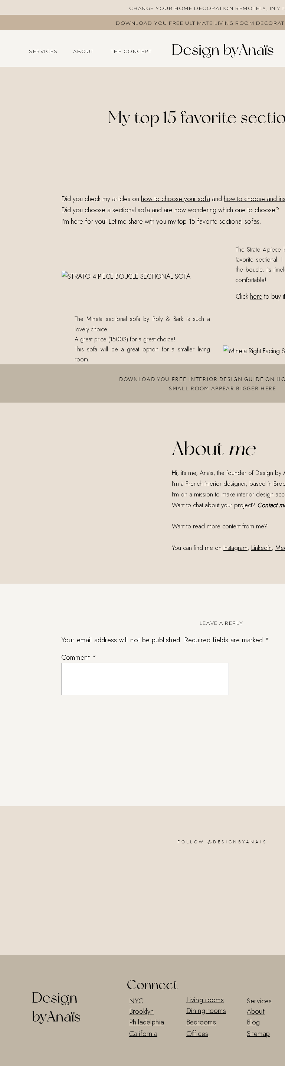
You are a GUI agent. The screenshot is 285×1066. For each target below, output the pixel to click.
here (256, 296)
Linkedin (261, 547)
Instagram (235, 547)
